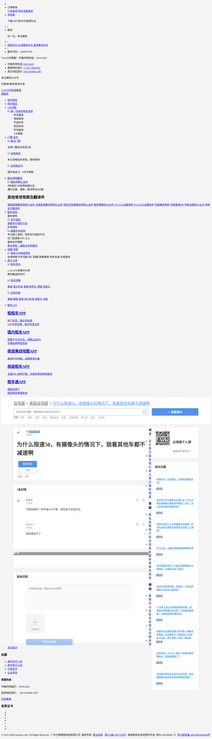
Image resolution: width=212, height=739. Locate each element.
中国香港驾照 (162, 204)
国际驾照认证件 (19, 182)
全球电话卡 (17, 166)
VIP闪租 (11, 107)
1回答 (159, 575)
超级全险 (54, 417)
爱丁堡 (84, 417)
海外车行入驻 (14, 661)
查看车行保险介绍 (17, 223)
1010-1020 (28, 64)
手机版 (11, 14)
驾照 (37, 417)
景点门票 (15, 141)
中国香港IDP (177, 204)
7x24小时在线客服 (11, 90)
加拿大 (46, 286)
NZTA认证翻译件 (123, 204)
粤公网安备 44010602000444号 (193, 735)
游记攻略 (15, 280)
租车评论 (15, 264)
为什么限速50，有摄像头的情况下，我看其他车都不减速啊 (101, 403)
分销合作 (12, 669)
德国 (39, 286)
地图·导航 (12, 249)
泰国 (26, 286)
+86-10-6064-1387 (32, 71)
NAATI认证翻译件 (144, 204)
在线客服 (6, 699)
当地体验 (15, 153)
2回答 (159, 513)
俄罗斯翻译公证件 (104, 204)
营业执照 (98, 735)
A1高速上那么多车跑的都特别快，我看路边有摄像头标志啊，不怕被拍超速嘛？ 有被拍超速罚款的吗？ (174, 610)
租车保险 (12, 212)
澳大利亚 (18, 286)
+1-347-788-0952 (31, 68)
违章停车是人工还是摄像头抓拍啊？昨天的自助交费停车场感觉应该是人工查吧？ (174, 527)
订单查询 (12, 11)
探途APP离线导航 (20, 253)
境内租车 (12, 104)
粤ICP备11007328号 (115, 735)
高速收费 (73, 417)
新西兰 (33, 286)
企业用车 (12, 672)
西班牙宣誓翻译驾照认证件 (78, 204)
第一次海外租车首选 (22, 111)
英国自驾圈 (38, 403)
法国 (45, 299)
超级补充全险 (18, 231)
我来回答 (28, 464)
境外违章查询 (25, 11)
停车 (22, 417)
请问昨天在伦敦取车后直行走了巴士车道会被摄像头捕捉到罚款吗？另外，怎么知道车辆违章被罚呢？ (174, 503)
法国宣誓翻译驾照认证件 (49, 204)
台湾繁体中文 (26, 45)
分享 (27, 470)
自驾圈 (19, 403)
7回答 (159, 489)
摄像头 (20, 476)
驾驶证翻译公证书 (194, 204)
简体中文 (12, 45)
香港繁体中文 (41, 45)
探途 (30, 417)
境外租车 (12, 100)
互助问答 (15, 293)
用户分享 (12, 260)
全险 (93, 417)
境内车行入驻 (14, 665)
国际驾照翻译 (14, 178)
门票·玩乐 (12, 137)
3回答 (159, 554)
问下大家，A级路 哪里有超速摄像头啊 (174, 548)
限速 (27, 476)
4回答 (159, 620)
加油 (45, 417)
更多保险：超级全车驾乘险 (22, 245)
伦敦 (64, 417)
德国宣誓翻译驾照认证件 (21, 204)
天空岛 (101, 417)
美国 (9, 286)
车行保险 (15, 219)
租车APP (12, 305)
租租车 (5, 94)
